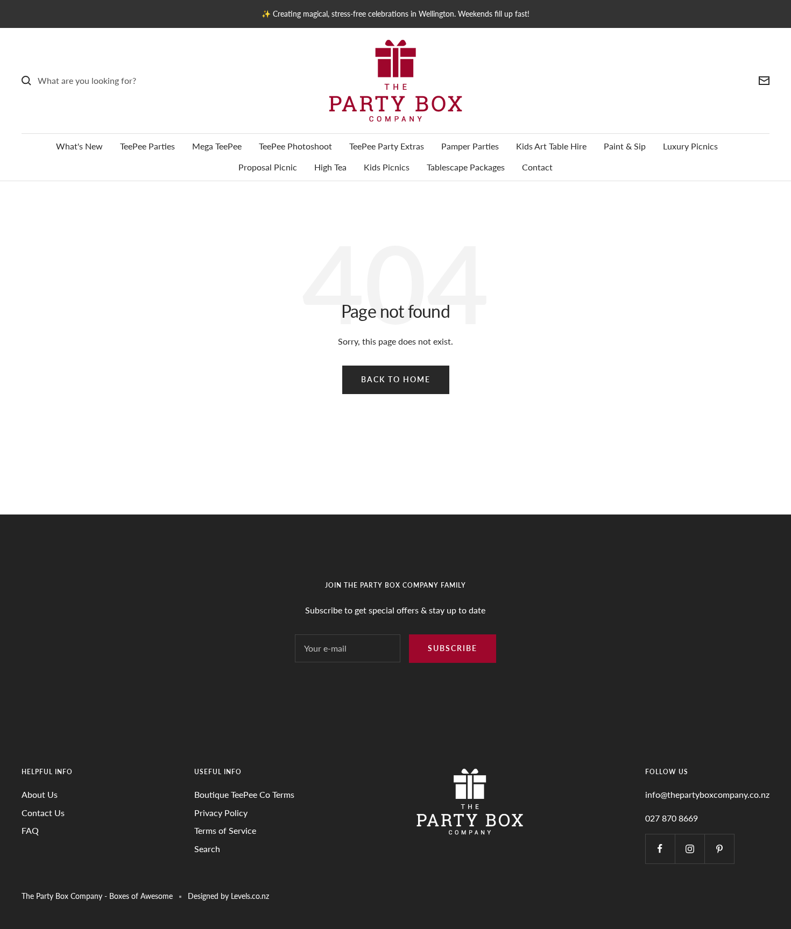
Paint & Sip (625, 146)
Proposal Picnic (267, 167)
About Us (40, 794)
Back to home (395, 379)
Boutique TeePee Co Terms (244, 794)
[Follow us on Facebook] (660, 848)
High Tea (330, 167)
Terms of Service (225, 830)
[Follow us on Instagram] (689, 848)
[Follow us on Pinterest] (719, 848)
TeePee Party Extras (386, 146)
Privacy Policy (221, 812)
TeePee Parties (147, 146)
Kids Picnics (386, 167)
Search (207, 849)
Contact (537, 167)
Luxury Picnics (690, 146)
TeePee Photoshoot (295, 146)
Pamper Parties (470, 146)
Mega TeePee (217, 146)
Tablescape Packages (466, 167)
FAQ (30, 830)
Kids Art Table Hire (551, 146)
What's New (79, 146)
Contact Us (43, 812)
